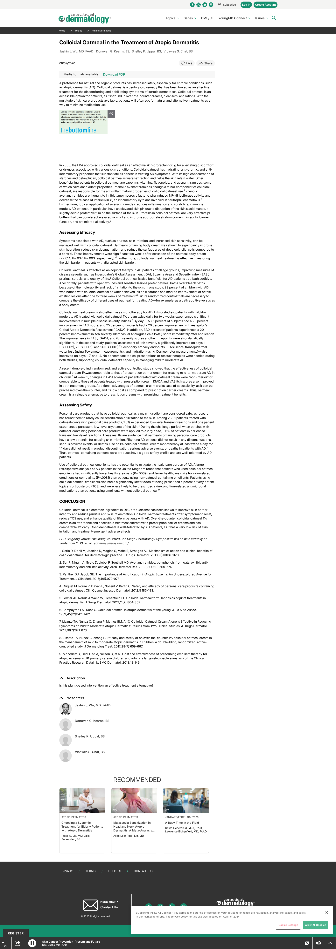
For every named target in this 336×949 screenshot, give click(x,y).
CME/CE (207, 18)
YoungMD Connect (232, 18)
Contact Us (143, 871)
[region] (232, 920)
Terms (90, 871)
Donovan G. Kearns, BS (92, 721)
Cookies (114, 871)
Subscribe (229, 4)
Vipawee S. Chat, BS (90, 752)
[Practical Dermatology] (85, 18)
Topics (171, 18)
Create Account (265, 4)
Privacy (66, 871)
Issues (260, 18)
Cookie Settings (288, 924)
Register (16, 933)
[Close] (326, 912)
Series (188, 18)
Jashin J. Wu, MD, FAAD (93, 705)
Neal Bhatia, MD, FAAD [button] (54, 944)
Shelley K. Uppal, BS (90, 736)
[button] (72, 678)
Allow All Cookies (315, 924)
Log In (246, 4)
